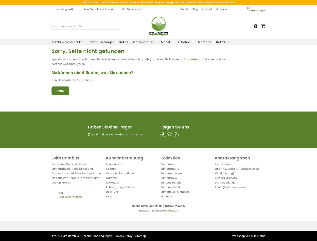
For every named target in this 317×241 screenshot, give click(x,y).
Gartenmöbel (143, 42)
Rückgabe (112, 182)
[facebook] (162, 134)
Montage (204, 42)
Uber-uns (112, 192)
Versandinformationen (120, 173)
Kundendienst (115, 164)
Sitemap (140, 236)
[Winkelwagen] (263, 26)
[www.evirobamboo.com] (233, 18)
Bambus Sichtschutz (67, 42)
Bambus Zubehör (171, 182)
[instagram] (169, 134)
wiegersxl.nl (170, 211)
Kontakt (207, 9)
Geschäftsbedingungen (96, 236)
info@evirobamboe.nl (232, 187)
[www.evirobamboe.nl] (233, 14)
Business (221, 9)
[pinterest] (176, 134)
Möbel (165, 42)
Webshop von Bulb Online (248, 236)
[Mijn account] (255, 26)
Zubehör (184, 42)
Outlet (184, 9)
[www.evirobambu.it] (233, 22)
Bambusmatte (169, 169)
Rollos (123, 42)
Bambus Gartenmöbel (175, 192)
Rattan (221, 42)
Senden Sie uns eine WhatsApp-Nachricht (118, 134)
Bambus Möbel (170, 187)
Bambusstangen (102, 42)
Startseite (190, 59)
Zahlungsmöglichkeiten (121, 187)
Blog (195, 9)
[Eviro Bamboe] (159, 26)
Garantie (112, 178)
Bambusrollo (168, 178)
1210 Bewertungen (256, 10)
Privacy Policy (123, 236)
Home (60, 91)
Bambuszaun (168, 164)
